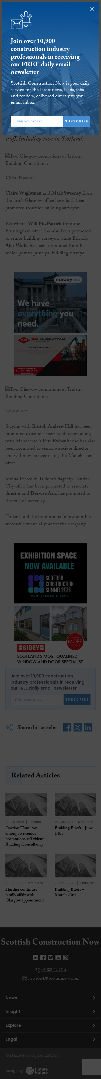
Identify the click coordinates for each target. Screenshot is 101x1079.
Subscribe (77, 121)
